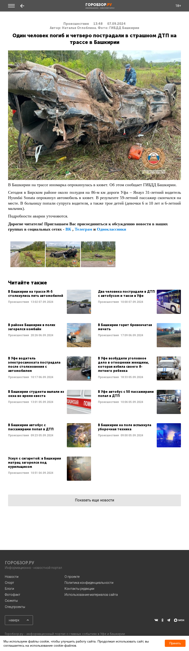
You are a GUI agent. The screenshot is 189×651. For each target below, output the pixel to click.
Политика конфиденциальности (89, 582)
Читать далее (49, 302)
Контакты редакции (79, 588)
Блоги (9, 588)
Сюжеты (11, 600)
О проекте (72, 577)
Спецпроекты (15, 607)
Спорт (9, 582)
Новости (11, 577)
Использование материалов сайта (91, 594)
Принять (175, 643)
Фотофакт (12, 594)
